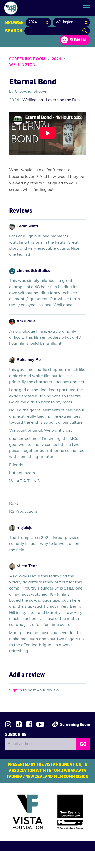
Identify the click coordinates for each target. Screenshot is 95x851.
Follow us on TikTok (18, 724)
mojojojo (24, 528)
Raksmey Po (29, 360)
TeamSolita (27, 226)
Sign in (78, 40)
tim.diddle (26, 321)
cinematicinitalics (33, 271)
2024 (56, 59)
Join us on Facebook (29, 724)
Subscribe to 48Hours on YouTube (40, 724)
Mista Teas (27, 566)
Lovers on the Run (63, 100)
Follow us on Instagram (8, 724)
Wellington (22, 65)
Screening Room (27, 59)
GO (83, 743)
